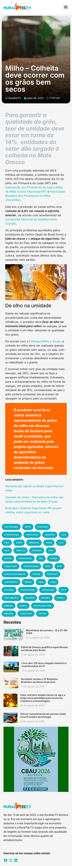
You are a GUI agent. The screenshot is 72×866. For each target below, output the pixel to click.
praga (49, 543)
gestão (8, 558)
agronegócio (11, 582)
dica (41, 558)
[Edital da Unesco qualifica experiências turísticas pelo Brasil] (10, 651)
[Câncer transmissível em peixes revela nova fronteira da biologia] (10, 718)
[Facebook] (5, 860)
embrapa (8, 606)
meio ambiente (11, 598)
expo (59, 566)
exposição (52, 574)
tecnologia (26, 613)
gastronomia (11, 527)
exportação (32, 535)
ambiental (34, 543)
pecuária (45, 598)
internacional (11, 535)
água (50, 550)
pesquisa (30, 598)
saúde (19, 543)
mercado (8, 613)
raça (6, 543)
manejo (60, 598)
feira (47, 566)
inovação (9, 590)
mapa (40, 582)
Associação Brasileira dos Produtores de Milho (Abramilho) (35, 196)
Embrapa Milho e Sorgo (44, 341)
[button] (66, 7)
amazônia (50, 535)
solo (63, 590)
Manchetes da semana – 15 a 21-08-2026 (47, 632)
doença (53, 558)
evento (23, 606)
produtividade (28, 590)
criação (36, 574)
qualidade (43, 527)
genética (20, 550)
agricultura (48, 590)
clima (53, 582)
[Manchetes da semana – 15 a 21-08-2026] (13, 634)
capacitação (10, 566)
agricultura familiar (15, 574)
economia (37, 550)
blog (6, 550)
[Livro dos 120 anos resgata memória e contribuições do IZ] (11, 667)
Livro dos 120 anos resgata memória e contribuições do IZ (44, 665)
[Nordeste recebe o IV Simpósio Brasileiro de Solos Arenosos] (10, 683)
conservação (25, 558)
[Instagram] (11, 860)
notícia (42, 613)
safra (28, 527)
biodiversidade (31, 566)
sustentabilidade (42, 606)
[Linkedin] (16, 860)
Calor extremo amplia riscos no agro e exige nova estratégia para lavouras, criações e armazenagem (42, 697)
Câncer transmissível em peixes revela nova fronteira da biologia (43, 715)
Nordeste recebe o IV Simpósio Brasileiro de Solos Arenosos (39, 680)
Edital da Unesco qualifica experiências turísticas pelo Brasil (44, 649)
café (64, 535)
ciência (28, 582)
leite (61, 543)
